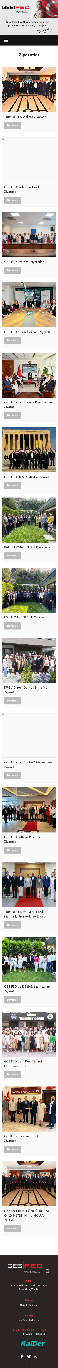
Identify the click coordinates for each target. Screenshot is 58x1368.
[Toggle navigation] (6, 40)
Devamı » (12, 125)
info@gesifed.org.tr (29, 1320)
